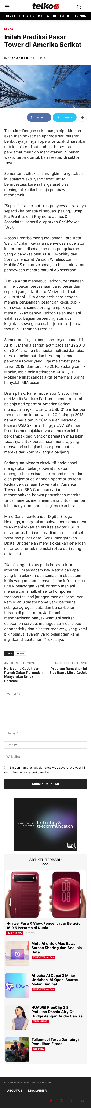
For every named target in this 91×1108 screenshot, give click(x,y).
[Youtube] (82, 1101)
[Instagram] (61, 1101)
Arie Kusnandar (18, 58)
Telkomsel (38, 1049)
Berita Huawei (15, 933)
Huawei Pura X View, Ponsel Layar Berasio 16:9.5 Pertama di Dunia (43, 925)
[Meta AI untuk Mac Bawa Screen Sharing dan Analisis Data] (17, 953)
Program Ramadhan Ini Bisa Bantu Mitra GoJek (68, 671)
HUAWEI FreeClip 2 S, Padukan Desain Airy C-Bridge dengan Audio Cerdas (57, 1011)
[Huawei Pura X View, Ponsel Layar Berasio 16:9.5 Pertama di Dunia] (45, 894)
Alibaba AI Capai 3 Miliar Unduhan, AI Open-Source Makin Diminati (55, 979)
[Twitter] (72, 1101)
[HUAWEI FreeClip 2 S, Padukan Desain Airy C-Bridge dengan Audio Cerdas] (17, 1017)
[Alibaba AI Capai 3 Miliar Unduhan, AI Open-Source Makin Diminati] (17, 985)
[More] (82, 117)
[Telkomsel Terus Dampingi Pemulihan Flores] (17, 1049)
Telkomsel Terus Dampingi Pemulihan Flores (55, 1041)
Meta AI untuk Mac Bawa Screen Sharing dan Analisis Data (57, 947)
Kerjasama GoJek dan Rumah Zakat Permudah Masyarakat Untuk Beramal (23, 675)
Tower (20, 653)
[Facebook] (51, 1101)
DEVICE (8, 29)
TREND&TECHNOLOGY (43, 957)
